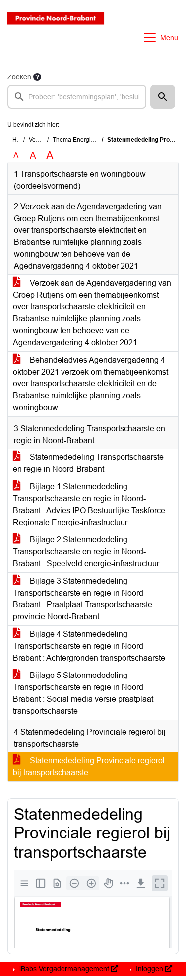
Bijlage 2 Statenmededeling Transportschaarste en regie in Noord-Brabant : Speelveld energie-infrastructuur (86, 551)
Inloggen (149, 969)
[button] (162, 97)
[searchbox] (76, 97)
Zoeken (19, 77)
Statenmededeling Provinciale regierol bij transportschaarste (89, 766)
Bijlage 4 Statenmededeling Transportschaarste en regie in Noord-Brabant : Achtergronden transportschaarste (89, 646)
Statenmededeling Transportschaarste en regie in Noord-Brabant (88, 463)
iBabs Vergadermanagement (64, 969)
